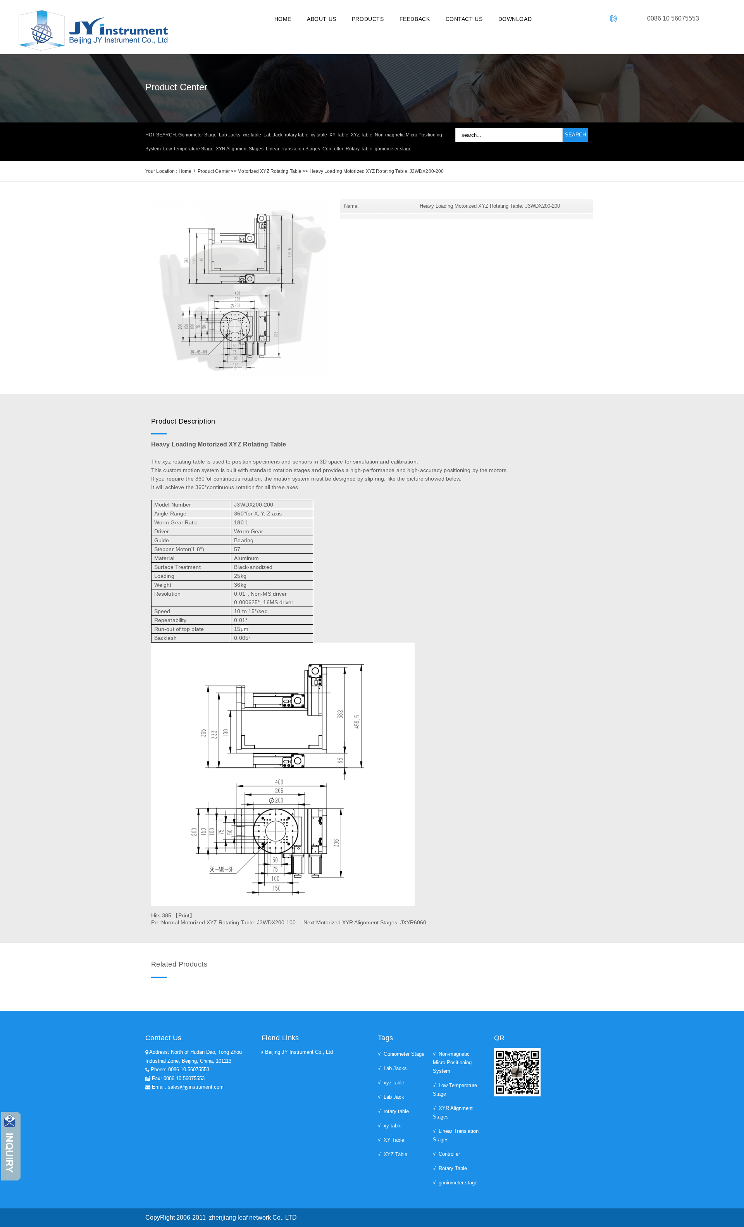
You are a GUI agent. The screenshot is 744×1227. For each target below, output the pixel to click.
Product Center (214, 171)
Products (368, 19)
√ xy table (389, 1126)
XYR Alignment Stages (240, 149)
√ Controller (446, 1154)
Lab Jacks (229, 135)
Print (183, 915)
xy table (319, 135)
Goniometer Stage (197, 135)
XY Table (338, 135)
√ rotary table (393, 1111)
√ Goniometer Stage (401, 1054)
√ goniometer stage (455, 1183)
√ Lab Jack (391, 1097)
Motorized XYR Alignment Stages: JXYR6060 (371, 922)
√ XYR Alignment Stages (453, 1112)
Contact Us (464, 19)
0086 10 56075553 (188, 1069)
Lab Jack (273, 135)
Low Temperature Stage (188, 149)
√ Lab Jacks (392, 1068)
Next (340, 289)
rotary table (296, 135)
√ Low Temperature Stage (455, 1089)
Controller (332, 149)
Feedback (415, 19)
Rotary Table (359, 149)
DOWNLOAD (515, 19)
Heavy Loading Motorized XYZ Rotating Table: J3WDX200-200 (377, 171)
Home (282, 19)
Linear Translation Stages (293, 149)
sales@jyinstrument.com (196, 1087)
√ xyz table (391, 1083)
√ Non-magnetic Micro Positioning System (452, 1062)
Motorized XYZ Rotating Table (269, 171)
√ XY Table (391, 1140)
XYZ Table (361, 135)
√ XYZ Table (392, 1154)
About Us (321, 19)
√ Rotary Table (450, 1168)
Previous (139, 289)
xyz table (252, 135)
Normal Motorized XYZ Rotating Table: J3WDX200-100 (228, 922)
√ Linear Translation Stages (456, 1135)
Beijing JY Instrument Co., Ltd (299, 1052)
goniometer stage (393, 149)
